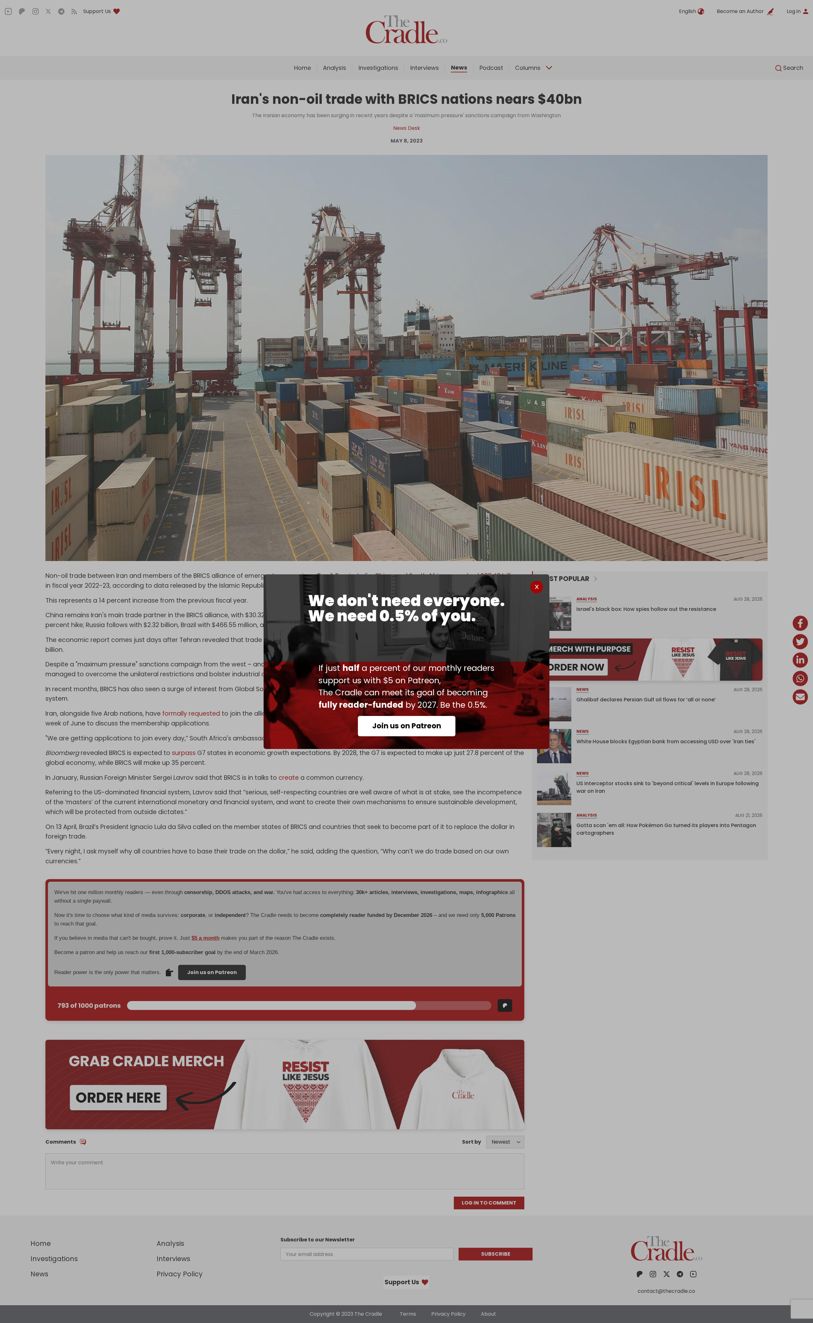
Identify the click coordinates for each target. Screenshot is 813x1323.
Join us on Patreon (406, 726)
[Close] (536, 587)
